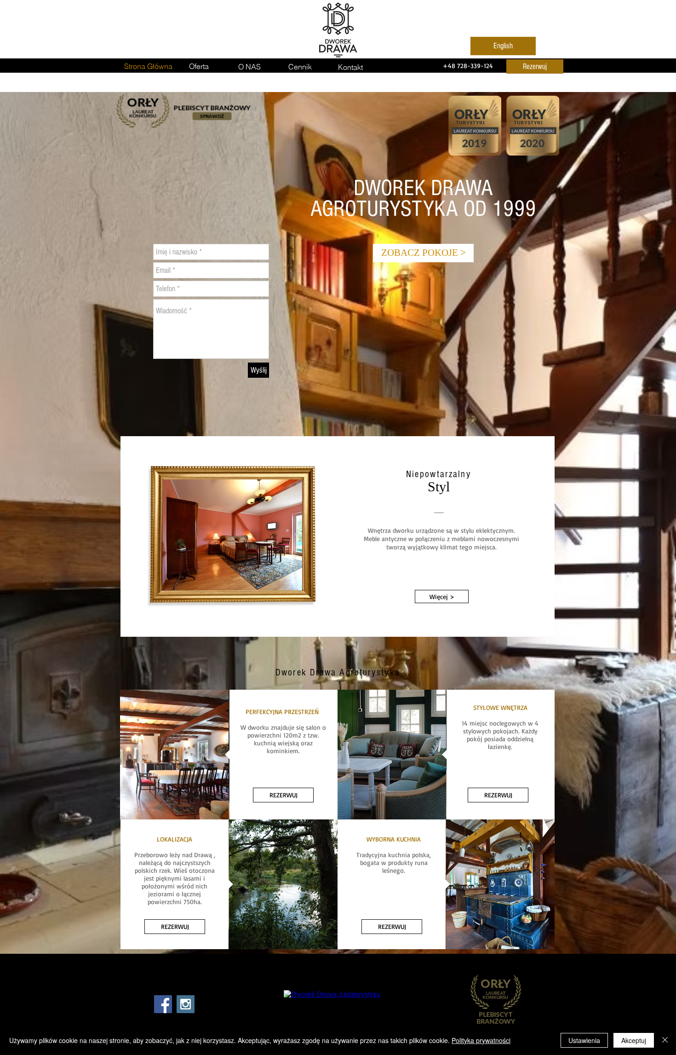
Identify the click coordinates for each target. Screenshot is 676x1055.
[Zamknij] (664, 1040)
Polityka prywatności (481, 1040)
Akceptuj (633, 1040)
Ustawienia (584, 1040)
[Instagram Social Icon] (186, 1004)
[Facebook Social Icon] (163, 1004)
